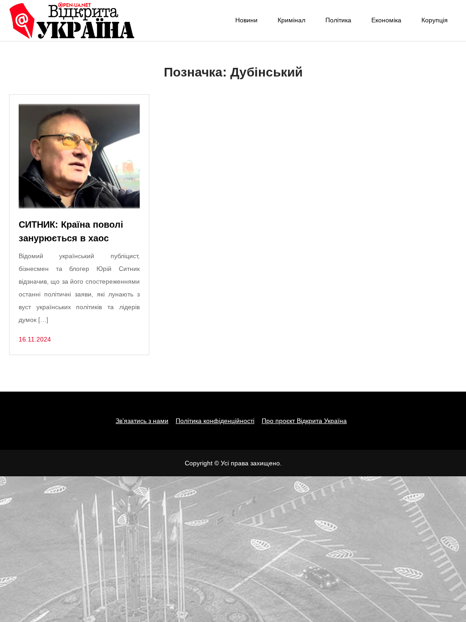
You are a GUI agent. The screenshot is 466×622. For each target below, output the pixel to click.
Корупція (434, 20)
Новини (246, 20)
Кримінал (291, 20)
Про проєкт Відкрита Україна (304, 420)
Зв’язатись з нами (142, 420)
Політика (338, 20)
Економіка (386, 20)
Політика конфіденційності (215, 420)
